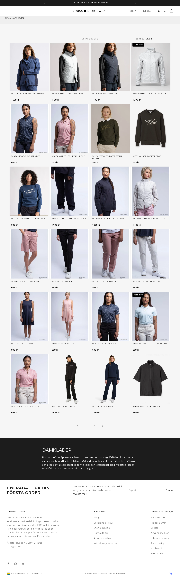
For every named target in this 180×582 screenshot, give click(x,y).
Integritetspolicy (160, 538)
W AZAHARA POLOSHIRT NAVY (25, 156)
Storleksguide (102, 528)
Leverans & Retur (103, 523)
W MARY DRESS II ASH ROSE (65, 344)
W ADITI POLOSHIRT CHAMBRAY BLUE (150, 344)
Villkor (154, 528)
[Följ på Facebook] (8, 563)
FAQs (97, 517)
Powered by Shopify (116, 574)
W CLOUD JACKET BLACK (63, 406)
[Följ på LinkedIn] (22, 563)
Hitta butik (157, 553)
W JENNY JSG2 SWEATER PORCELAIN (28, 218)
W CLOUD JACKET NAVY (103, 406)
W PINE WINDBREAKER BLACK (147, 406)
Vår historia (157, 548)
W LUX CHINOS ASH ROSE (104, 281)
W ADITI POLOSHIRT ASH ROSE (25, 406)
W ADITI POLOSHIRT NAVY (104, 344)
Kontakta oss (101, 533)
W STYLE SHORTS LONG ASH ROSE (27, 281)
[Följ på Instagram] (15, 563)
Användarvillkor (103, 538)
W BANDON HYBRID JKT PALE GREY (149, 218)
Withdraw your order (106, 543)
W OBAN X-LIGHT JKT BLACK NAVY (108, 218)
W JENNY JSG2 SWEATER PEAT (147, 156)
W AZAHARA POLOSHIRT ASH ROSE (68, 156)
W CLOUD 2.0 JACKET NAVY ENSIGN (27, 93)
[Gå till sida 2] (102, 426)
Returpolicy (157, 543)
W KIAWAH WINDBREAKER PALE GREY (150, 93)
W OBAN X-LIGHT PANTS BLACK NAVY (69, 218)
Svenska (146, 11)
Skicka (169, 490)
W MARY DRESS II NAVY (22, 344)
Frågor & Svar (158, 523)
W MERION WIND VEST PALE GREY (67, 93)
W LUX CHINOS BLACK (62, 281)
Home (6, 18)
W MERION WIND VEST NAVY (105, 93)
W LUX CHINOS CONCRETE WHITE (148, 281)
